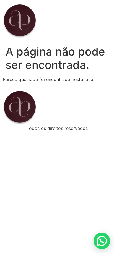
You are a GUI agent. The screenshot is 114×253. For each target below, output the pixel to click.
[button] (102, 241)
